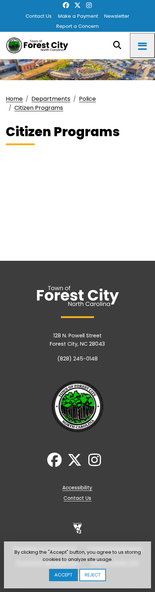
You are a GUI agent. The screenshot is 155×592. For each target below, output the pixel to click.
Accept (63, 575)
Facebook (66, 5)
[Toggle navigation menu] (142, 45)
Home (14, 99)
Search (117, 45)
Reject (93, 575)
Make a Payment (78, 16)
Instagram (89, 5)
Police (87, 99)
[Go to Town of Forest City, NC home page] (39, 45)
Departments (50, 99)
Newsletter (116, 16)
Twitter (77, 5)
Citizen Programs (38, 108)
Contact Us (39, 16)
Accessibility (77, 487)
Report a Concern (77, 26)
